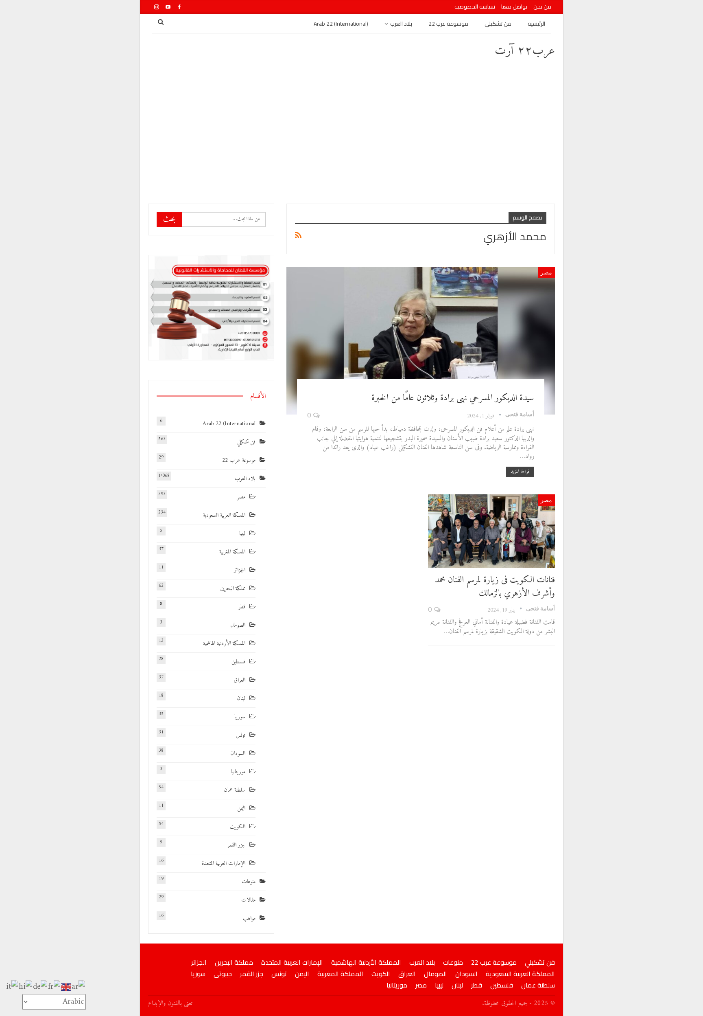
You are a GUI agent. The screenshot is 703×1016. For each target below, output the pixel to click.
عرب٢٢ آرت (525, 51)
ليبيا (242, 534)
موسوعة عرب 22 (448, 23)
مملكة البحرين (232, 589)
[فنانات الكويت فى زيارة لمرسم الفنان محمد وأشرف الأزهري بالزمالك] (491, 531)
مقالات (248, 900)
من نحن (542, 6)
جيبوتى (223, 974)
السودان (237, 753)
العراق (239, 680)
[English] (66, 987)
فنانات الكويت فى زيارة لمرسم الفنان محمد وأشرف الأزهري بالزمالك (495, 586)
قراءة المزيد (520, 471)
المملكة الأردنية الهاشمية (224, 644)
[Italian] (12, 987)
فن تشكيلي (498, 23)
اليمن (241, 808)
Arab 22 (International (229, 424)
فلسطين (238, 662)
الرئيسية (536, 23)
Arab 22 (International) (341, 23)
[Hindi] (26, 987)
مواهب (249, 918)
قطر (241, 607)
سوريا (239, 717)
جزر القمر (236, 845)
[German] (40, 987)
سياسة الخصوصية (474, 6)
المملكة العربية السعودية (224, 515)
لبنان (241, 698)
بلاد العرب (401, 23)
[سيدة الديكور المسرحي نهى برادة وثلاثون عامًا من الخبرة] (420, 341)
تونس (240, 735)
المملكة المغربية (232, 552)
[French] (54, 987)
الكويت (237, 827)
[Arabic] (79, 987)
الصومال (237, 625)
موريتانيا (238, 772)
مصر (546, 272)
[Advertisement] (351, 130)
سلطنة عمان (234, 790)
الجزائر (239, 570)
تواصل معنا (514, 6)
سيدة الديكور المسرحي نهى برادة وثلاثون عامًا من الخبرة (452, 398)
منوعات (248, 882)
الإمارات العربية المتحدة (223, 863)
